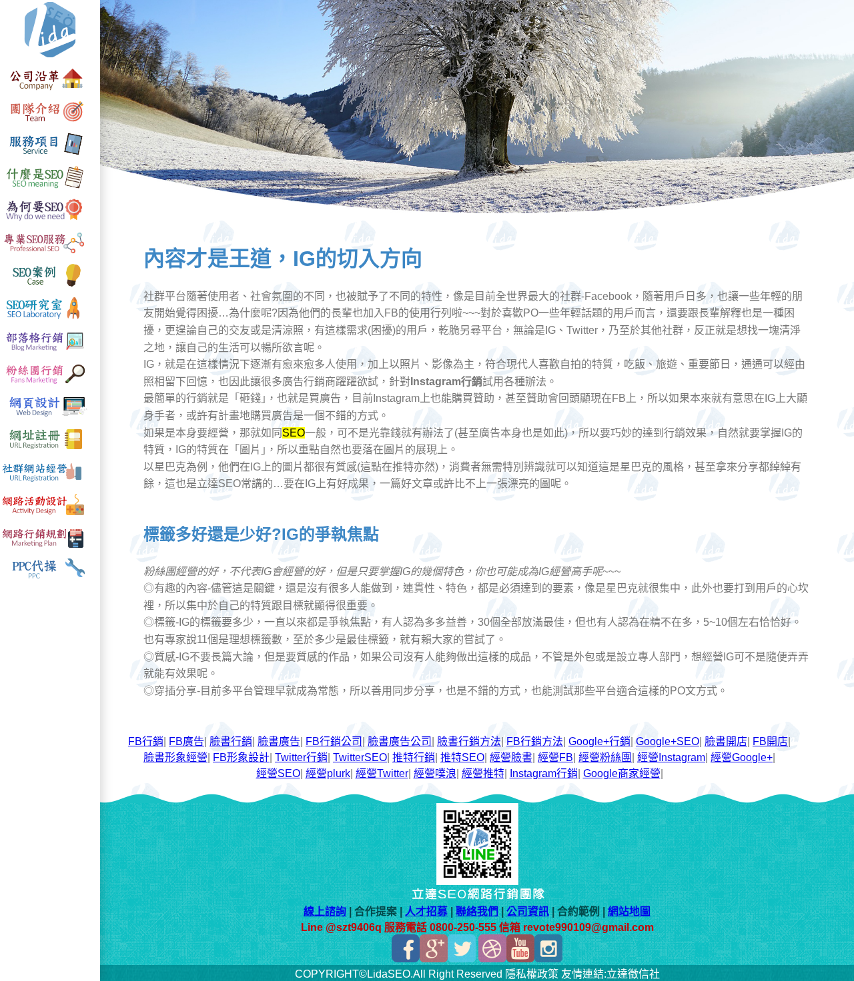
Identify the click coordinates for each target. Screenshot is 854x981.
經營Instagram (671, 757)
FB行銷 (145, 741)
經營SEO (278, 773)
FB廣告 (186, 741)
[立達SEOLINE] (477, 881)
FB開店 (770, 741)
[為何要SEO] (50, 221)
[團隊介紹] (50, 123)
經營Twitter (382, 773)
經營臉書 (511, 757)
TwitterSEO (360, 757)
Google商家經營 (622, 773)
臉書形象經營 (175, 757)
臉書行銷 (230, 741)
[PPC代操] (50, 580)
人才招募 (426, 911)
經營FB (555, 757)
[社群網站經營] (50, 482)
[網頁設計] (50, 417)
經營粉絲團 (605, 757)
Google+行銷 (599, 741)
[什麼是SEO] (50, 188)
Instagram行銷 (544, 773)
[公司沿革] (50, 90)
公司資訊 (527, 911)
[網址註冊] (50, 449)
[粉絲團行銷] (50, 384)
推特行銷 (413, 757)
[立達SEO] (50, 57)
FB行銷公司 (334, 741)
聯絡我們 (477, 911)
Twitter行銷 (301, 757)
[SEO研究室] (50, 319)
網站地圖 (629, 911)
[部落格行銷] (50, 351)
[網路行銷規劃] (50, 547)
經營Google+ (742, 757)
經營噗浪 (435, 773)
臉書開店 (726, 741)
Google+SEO (667, 741)
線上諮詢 (325, 911)
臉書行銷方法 (469, 741)
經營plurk (328, 773)
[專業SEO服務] (50, 253)
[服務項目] (50, 155)
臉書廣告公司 (400, 741)
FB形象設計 (241, 757)
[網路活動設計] (50, 514)
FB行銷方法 (534, 741)
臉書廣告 (279, 741)
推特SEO (462, 757)
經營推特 (483, 773)
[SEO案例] (50, 286)
